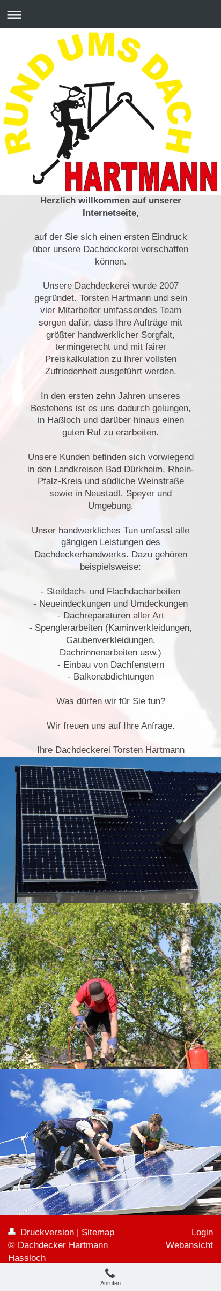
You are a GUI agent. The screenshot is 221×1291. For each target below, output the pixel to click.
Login (202, 1232)
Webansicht (189, 1245)
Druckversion (47, 1232)
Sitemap (98, 1232)
